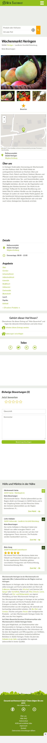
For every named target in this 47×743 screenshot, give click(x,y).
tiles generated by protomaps (29, 148)
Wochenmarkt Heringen (19, 41)
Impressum (23, 726)
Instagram (34, 709)
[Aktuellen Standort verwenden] (33, 30)
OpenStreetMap (5, 150)
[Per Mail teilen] (34, 347)
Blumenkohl (7, 294)
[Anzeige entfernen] (45, 734)
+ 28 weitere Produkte (10, 308)
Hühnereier (6, 287)
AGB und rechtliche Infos (23, 723)
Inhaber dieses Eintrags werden (17, 327)
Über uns (23, 716)
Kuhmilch (6, 281)
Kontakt (23, 728)
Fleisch (25, 612)
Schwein (36, 592)
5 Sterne (21, 402)
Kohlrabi (5, 303)
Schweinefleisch (8, 274)
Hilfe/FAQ (23, 718)
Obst (4, 267)
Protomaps (38, 148)
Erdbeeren (5, 589)
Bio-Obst (35, 609)
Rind (30, 592)
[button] (23, 130)
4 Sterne (17, 402)
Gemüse (5, 271)
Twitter (23, 709)
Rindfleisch (6, 284)
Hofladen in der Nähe (9, 639)
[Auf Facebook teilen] (10, 347)
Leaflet (4, 148)
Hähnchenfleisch (8, 277)
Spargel (4, 592)
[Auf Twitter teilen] (18, 347)
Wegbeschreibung (11, 158)
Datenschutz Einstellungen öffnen (23, 731)
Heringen (10, 45)
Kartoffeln (15, 592)
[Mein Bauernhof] (17, 3)
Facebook (12, 709)
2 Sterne (10, 402)
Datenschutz (23, 721)
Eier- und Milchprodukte (21, 594)
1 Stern (6, 402)
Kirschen (26, 589)
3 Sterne (13, 402)
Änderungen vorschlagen (14, 334)
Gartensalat (7, 290)
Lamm (42, 592)
